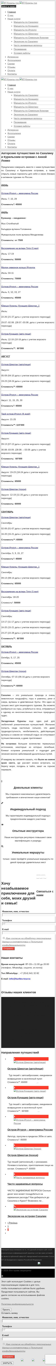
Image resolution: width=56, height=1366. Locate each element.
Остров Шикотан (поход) (22, 1155)
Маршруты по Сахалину (26, 22)
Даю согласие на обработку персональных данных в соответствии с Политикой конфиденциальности (26, 941)
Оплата (11, 70)
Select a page (8, 6)
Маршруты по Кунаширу (26, 26)
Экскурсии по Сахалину (26, 41)
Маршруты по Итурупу (25, 30)
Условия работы (22, 53)
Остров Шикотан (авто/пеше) (25, 1068)
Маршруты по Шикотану (26, 33)
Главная (11, 12)
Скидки (11, 63)
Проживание (20, 49)
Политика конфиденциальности (17, 1304)
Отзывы (11, 67)
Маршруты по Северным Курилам (31, 37)
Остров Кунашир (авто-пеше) (25, 1097)
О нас (10, 15)
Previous (12, 1223)
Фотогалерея (14, 60)
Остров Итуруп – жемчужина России (30, 1129)
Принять (6, 1310)
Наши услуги (13, 18)
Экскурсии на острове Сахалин (26, 1216)
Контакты (12, 74)
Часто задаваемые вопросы (28, 45)
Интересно (13, 57)
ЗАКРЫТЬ (7, 1363)
